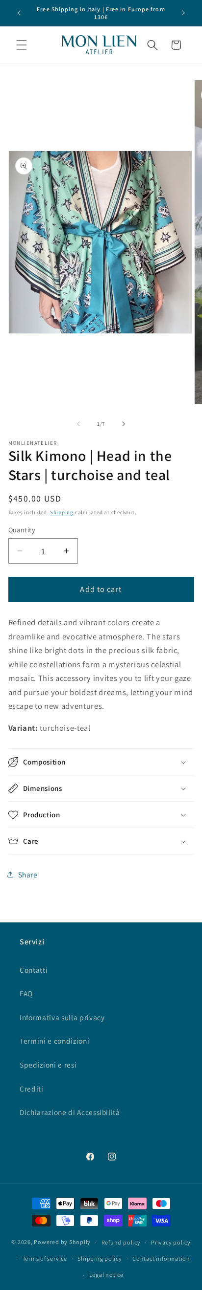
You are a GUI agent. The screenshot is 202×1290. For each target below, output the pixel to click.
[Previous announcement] (19, 13)
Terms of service (45, 1258)
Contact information (161, 1258)
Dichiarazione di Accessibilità (70, 1112)
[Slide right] (123, 424)
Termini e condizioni (54, 1041)
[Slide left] (78, 424)
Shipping (62, 512)
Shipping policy (99, 1258)
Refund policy (121, 1242)
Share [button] (28, 874)
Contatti (34, 970)
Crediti (32, 1088)
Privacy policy (171, 1242)
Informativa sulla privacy (62, 1017)
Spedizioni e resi (48, 1065)
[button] (21, 45)
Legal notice (106, 1274)
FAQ (26, 993)
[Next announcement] (183, 13)
